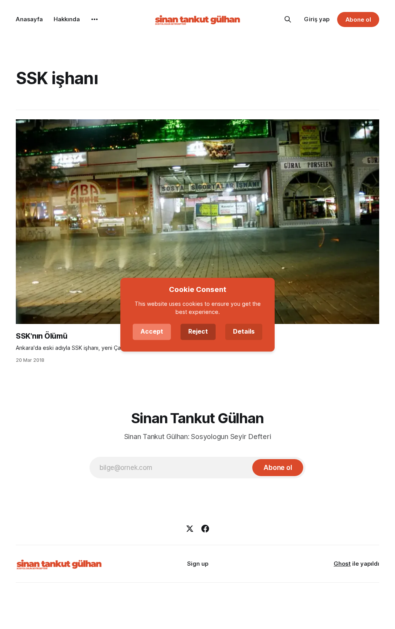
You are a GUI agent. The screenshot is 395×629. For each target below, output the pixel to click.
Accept (151, 331)
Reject (198, 331)
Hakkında (67, 19)
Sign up (197, 563)
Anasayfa (29, 19)
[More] (94, 19)
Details (244, 331)
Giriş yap (316, 19)
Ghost (342, 563)
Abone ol (358, 19)
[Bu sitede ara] (288, 19)
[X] (190, 528)
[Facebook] (205, 528)
